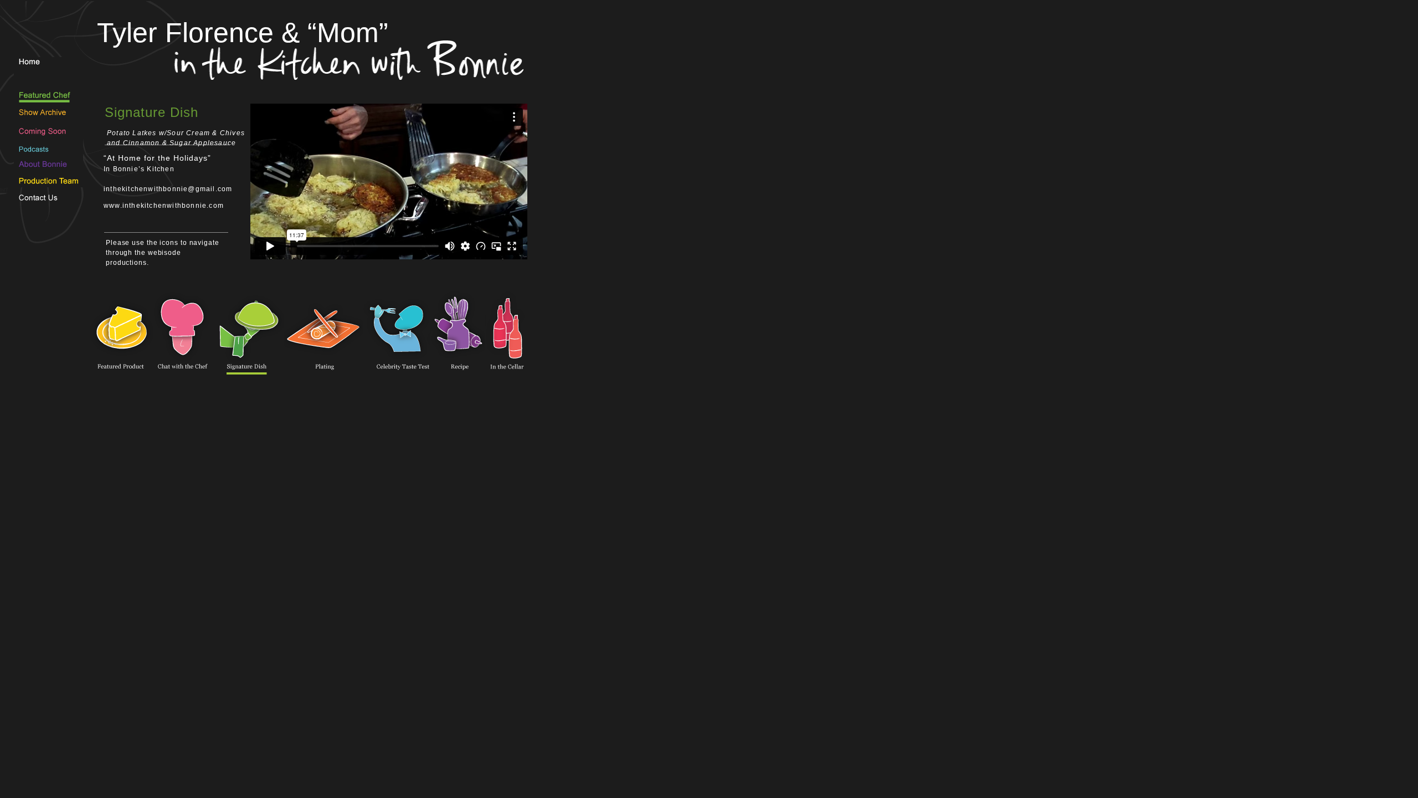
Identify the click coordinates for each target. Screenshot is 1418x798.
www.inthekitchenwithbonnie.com (164, 205)
